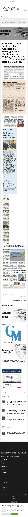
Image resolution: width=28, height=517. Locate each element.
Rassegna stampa (6, 324)
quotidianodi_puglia (17, 300)
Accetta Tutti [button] (14, 514)
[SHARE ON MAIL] (12, 295)
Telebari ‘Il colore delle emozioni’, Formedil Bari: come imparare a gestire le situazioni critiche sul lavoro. (16, 433)
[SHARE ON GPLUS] (8, 295)
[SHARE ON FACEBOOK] (6, 295)
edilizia (13, 297)
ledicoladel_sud (22, 299)
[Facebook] (2, 2)
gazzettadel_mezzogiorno (11, 299)
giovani (17, 299)
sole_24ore (23, 300)
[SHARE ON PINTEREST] (10, 295)
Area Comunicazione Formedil (13, 34)
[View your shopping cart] (25, 10)
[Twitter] (4, 2)
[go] (24, 392)
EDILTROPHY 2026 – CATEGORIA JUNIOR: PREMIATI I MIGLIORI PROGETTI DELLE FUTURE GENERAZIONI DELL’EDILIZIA (16, 401)
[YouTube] (8, 2)
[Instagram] (6, 2)
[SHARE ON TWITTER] (3, 295)
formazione (17, 297)
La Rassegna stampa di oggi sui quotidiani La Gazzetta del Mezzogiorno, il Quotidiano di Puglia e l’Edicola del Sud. (13, 361)
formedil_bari (23, 297)
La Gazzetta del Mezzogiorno (8, 342)
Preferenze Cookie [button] (6, 514)
